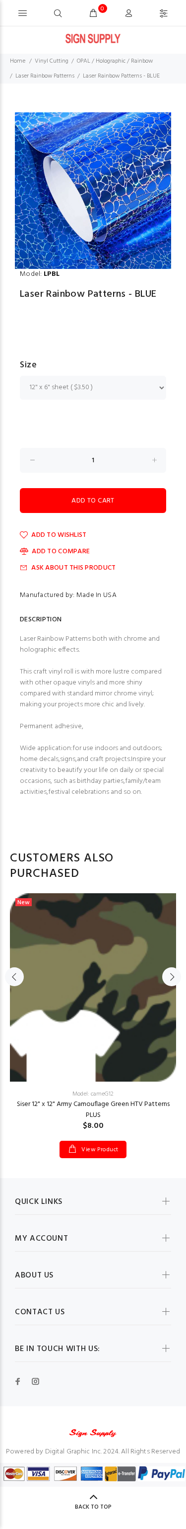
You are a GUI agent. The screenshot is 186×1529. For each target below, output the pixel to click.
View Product (99, 1150)
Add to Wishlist (58, 535)
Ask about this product (73, 568)
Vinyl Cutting (51, 61)
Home (17, 61)
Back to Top (93, 1507)
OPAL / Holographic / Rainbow (115, 61)
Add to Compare (61, 551)
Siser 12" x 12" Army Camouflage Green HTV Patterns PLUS (93, 1110)
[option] (93, 190)
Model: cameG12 (93, 1094)
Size (28, 365)
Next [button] (171, 976)
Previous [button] (14, 976)
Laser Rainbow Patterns (44, 76)
